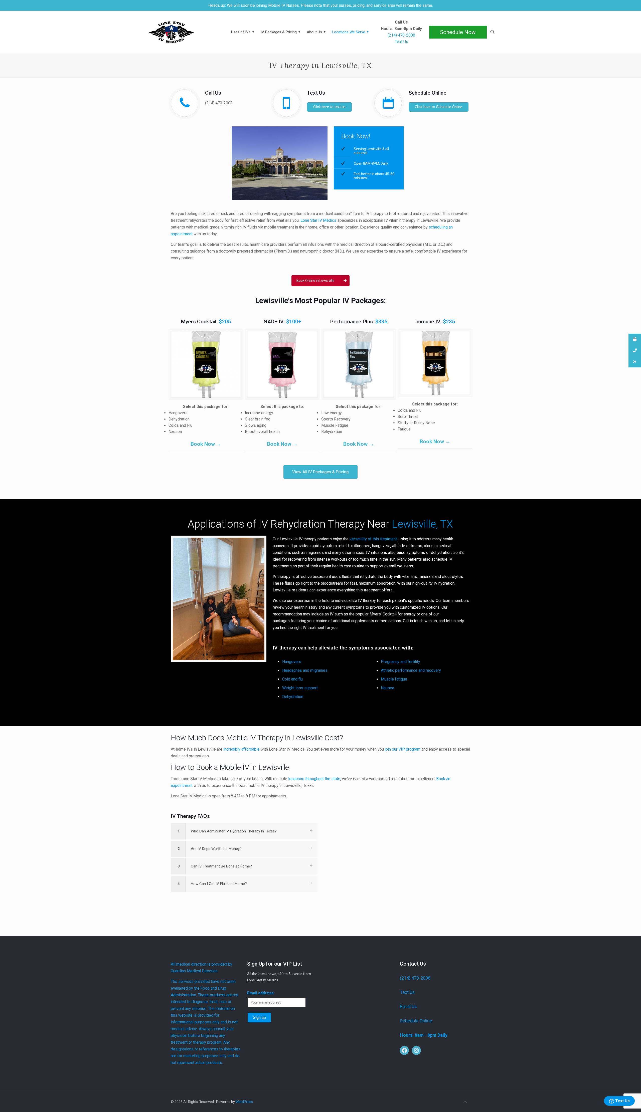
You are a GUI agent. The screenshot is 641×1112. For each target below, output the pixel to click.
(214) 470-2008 (219, 103)
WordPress (244, 1102)
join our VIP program (402, 749)
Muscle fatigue (394, 679)
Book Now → (206, 444)
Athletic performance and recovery (411, 670)
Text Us (622, 1100)
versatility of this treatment (373, 539)
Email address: (261, 993)
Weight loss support (300, 688)
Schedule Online (416, 1020)
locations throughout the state (314, 778)
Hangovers (291, 661)
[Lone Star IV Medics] (183, 32)
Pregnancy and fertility (400, 661)
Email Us (408, 1006)
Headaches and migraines (305, 670)
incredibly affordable (241, 749)
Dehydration (292, 696)
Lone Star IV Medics (318, 220)
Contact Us (413, 964)
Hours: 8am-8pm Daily (401, 29)
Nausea (387, 688)
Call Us (401, 22)
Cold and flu (292, 679)
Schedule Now (458, 32)
